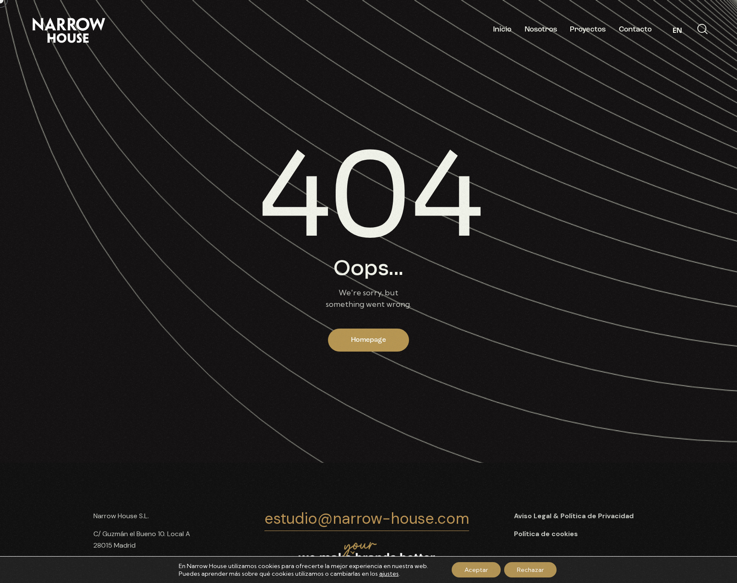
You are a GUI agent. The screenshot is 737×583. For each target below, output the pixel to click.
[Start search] (702, 29)
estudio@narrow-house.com (366, 518)
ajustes (389, 573)
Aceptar (476, 570)
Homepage (368, 340)
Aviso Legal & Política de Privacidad (574, 515)
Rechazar (530, 570)
